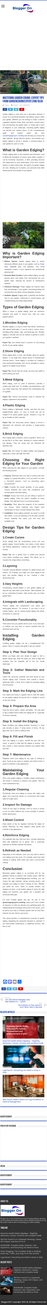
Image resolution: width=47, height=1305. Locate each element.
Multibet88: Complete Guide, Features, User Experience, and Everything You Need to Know (27, 1290)
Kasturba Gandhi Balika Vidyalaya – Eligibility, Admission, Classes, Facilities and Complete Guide (23, 1042)
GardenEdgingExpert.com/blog (13, 136)
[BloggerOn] (23, 8)
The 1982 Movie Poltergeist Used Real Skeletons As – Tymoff (17, 1000)
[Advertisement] (23, 43)
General (15, 105)
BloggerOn (5, 1302)
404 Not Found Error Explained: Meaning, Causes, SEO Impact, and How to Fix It (28, 1280)
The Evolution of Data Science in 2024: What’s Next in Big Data (30, 1005)
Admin (7, 105)
